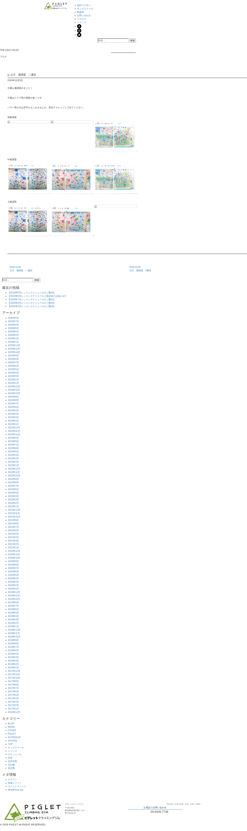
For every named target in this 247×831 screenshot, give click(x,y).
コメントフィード (17, 786)
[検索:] (113, 40)
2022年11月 (14, 472)
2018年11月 (14, 633)
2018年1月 (13, 667)
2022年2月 (13, 503)
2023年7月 (13, 444)
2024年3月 (13, 417)
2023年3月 (13, 458)
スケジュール (15, 754)
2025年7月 (13, 362)
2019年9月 (13, 602)
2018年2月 (13, 664)
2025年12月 (14, 345)
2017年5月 (13, 695)
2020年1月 (13, 588)
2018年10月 (14, 636)
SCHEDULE (14, 737)
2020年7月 (13, 568)
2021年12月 (14, 510)
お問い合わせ (84, 15)
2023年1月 (13, 465)
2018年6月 (13, 650)
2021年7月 (13, 527)
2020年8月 (13, 564)
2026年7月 (13, 321)
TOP (10, 744)
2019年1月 (13, 626)
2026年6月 (13, 325)
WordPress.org (15, 790)
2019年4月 (13, 616)
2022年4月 (13, 496)
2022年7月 (13, 486)
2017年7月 (13, 688)
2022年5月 (13, 492)
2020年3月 (13, 582)
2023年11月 (14, 431)
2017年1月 (13, 708)
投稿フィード (15, 783)
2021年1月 (13, 547)
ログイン (12, 779)
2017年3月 (13, 702)
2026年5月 (13, 328)
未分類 (11, 768)
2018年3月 (13, 660)
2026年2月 (13, 338)
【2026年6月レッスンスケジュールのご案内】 (31, 303)
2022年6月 (13, 489)
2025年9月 (13, 355)
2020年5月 (13, 575)
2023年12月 (14, 427)
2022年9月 (13, 479)
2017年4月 (13, 698)
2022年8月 (13, 482)
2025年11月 (14, 349)
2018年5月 (13, 654)
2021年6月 (13, 530)
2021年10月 (14, 516)
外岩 (10, 758)
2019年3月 (13, 619)
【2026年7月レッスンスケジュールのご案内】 (31, 299)
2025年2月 (13, 379)
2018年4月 (13, 657)
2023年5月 (13, 451)
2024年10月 (14, 393)
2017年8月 (13, 684)
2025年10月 (14, 352)
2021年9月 (13, 520)
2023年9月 (13, 438)
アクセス (81, 19)
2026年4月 (13, 331)
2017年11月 (14, 674)
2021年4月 (13, 537)
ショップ (81, 22)
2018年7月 (13, 647)
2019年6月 (13, 609)
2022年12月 (14, 468)
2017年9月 (13, 681)
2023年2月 (13, 462)
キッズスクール (85, 8)
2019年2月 (13, 623)
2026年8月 (13, 318)
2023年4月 (13, 455)
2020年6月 (13, 571)
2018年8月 (13, 643)
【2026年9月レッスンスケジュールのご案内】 (31, 292)
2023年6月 (13, 448)
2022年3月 (13, 499)
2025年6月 (13, 366)
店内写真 (12, 761)
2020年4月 (13, 578)
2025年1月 (13, 383)
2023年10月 (14, 434)
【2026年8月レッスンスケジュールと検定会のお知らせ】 (37, 296)
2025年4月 (13, 373)
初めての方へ (84, 5)
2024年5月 (13, 410)
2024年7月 (13, 403)
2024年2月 (13, 420)
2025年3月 (13, 376)
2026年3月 (13, 335)
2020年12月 (14, 551)
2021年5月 (13, 534)
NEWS (11, 727)
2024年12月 (14, 386)
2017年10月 (14, 678)
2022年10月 (14, 475)
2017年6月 (13, 691)
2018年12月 (14, 630)
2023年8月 (13, 441)
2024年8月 (13, 400)
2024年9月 (13, 397)
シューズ (12, 751)
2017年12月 (14, 671)
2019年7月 (13, 606)
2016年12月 (14, 712)
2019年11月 (14, 595)
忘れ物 (11, 764)
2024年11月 (14, 390)
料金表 (80, 12)
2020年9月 (13, 561)
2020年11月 (14, 554)
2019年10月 (14, 599)
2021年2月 (13, 544)
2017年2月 (13, 705)
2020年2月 (13, 585)
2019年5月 (13, 612)
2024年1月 (13, 424)
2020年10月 (14, 558)
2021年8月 (13, 523)
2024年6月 (13, 407)
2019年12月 (14, 592)
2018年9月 (13, 640)
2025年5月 (13, 369)
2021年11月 (14, 513)
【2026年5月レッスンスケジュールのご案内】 (31, 306)
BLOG (11, 723)
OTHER (12, 730)
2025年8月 (13, 359)
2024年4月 (13, 414)
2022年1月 (13, 506)
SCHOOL (13, 740)
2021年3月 (13, 540)
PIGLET (12, 734)
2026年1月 (13, 342)
